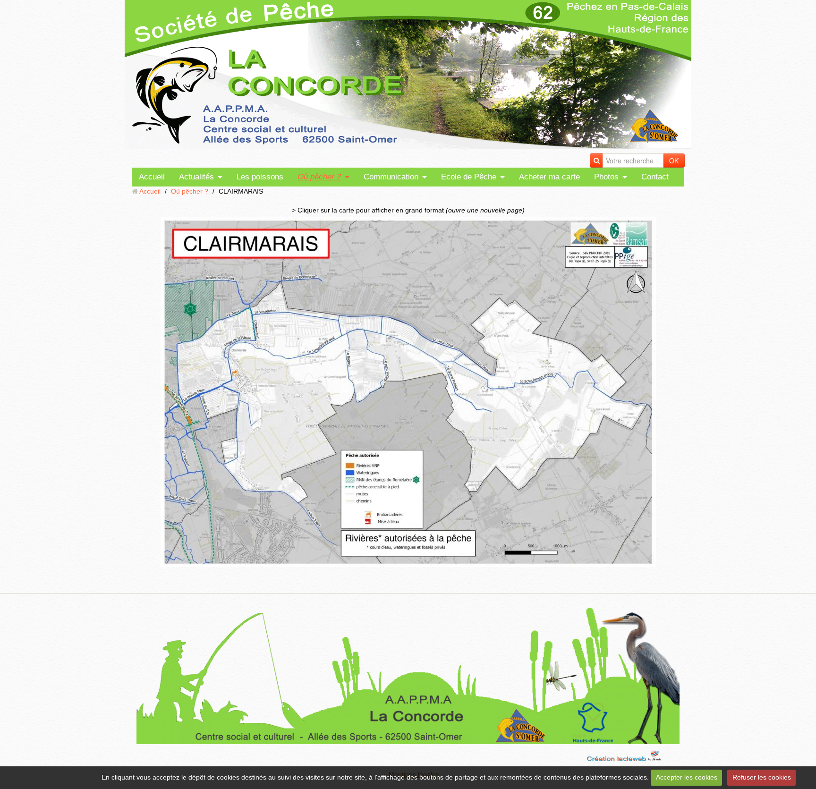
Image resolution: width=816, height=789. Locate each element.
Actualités (196, 176)
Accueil (152, 176)
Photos (606, 176)
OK (674, 160)
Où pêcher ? (319, 176)
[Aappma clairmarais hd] (408, 392)
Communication (391, 176)
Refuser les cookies (761, 777)
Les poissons (260, 176)
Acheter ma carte (549, 176)
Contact (655, 176)
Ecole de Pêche (468, 176)
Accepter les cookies (686, 777)
